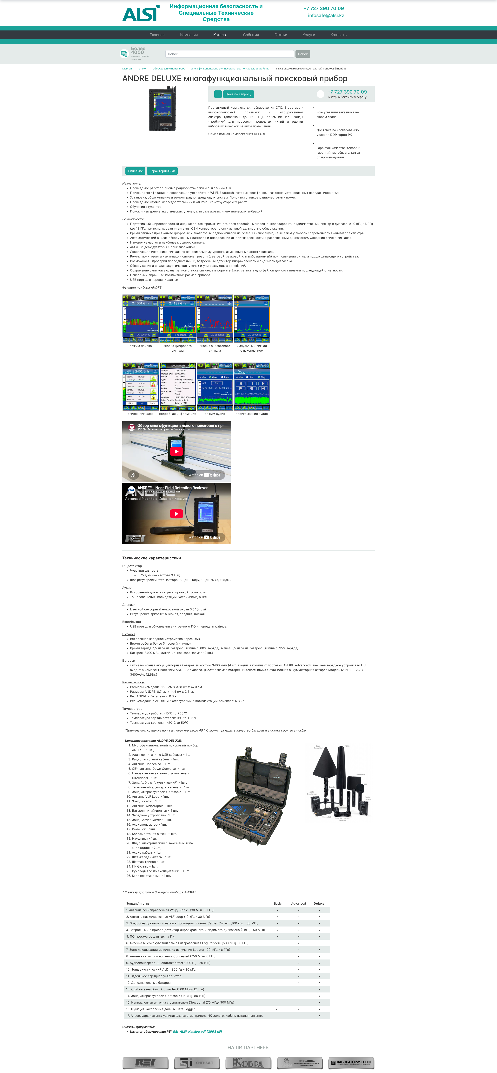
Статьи (281, 34)
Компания (189, 34)
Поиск (303, 54)
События (251, 34)
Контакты (339, 34)
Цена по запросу (238, 94)
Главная (157, 34)
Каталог (220, 34)
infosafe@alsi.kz (326, 15)
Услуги (309, 34)
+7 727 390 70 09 (347, 92)
